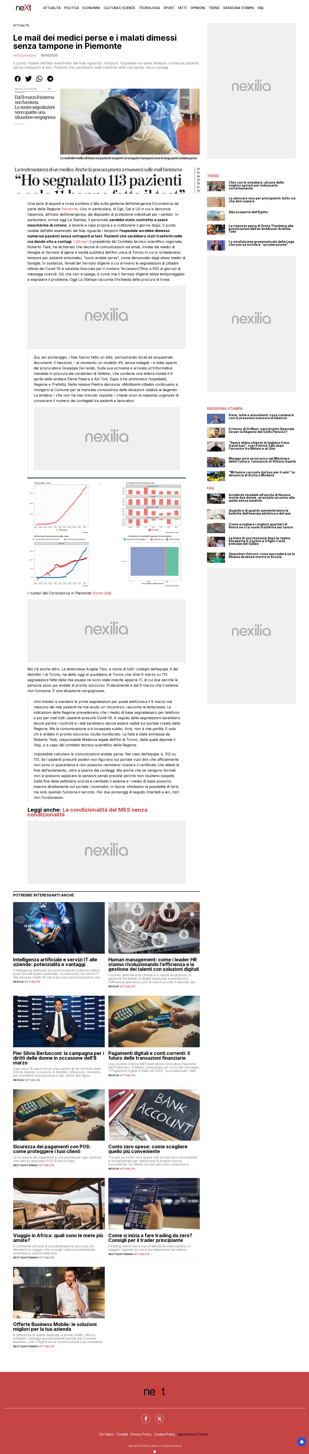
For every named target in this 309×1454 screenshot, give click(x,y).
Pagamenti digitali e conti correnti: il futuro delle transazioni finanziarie (149, 1055)
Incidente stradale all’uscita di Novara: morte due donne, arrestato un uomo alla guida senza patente (262, 498)
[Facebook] (143, 1416)
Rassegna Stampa (238, 8)
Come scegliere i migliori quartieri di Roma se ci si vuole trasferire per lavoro (261, 526)
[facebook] (17, 82)
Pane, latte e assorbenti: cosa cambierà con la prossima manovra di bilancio (261, 416)
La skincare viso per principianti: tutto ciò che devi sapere (262, 200)
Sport (169, 8)
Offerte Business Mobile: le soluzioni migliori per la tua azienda (55, 1326)
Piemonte (70, 209)
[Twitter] (157, 1416)
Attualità (52, 8)
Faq (261, 8)
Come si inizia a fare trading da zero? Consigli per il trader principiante (150, 1238)
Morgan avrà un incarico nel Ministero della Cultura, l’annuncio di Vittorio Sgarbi (262, 460)
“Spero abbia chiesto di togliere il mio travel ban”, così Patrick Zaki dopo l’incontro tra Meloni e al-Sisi (259, 445)
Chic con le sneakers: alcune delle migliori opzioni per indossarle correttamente (256, 185)
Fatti (182, 8)
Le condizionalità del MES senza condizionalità (87, 812)
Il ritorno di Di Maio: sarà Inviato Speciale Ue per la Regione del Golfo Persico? (261, 430)
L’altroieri (81, 241)
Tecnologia (149, 8)
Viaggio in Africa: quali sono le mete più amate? (58, 1238)
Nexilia (18, 981)
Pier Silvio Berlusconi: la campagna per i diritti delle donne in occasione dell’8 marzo (58, 1058)
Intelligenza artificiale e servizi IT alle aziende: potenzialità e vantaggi (55, 962)
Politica (71, 8)
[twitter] (28, 82)
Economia (91, 8)
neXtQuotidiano (24, 55)
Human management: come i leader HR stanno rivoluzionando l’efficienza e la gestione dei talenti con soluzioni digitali (153, 964)
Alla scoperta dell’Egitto (248, 212)
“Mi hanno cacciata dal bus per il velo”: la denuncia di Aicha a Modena (262, 474)
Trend (214, 8)
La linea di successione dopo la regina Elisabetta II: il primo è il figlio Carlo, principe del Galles (259, 541)
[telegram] (50, 82)
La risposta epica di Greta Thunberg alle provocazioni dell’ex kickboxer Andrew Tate (261, 229)
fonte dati (102, 593)
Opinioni (197, 8)
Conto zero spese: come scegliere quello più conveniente (148, 1149)
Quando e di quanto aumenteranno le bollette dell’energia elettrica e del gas (260, 512)
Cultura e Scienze (119, 8)
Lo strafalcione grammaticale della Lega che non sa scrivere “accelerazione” (261, 243)
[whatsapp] (39, 82)
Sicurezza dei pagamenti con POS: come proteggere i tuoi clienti (52, 1149)
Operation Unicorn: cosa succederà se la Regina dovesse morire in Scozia (262, 555)
